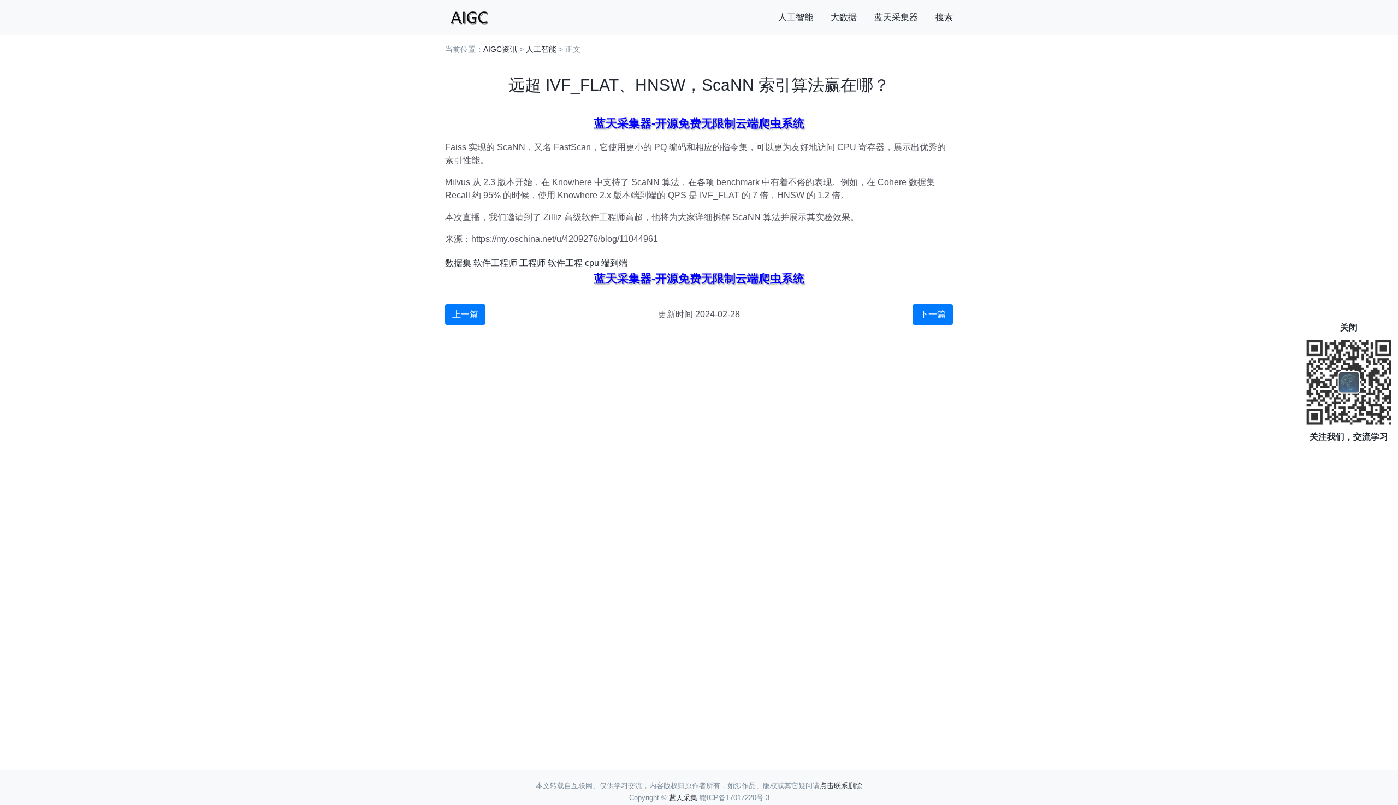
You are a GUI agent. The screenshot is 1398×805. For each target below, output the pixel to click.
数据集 (458, 263)
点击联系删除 (841, 786)
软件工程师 (495, 263)
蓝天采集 (683, 798)
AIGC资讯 (500, 49)
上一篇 (465, 314)
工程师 (532, 263)
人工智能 (795, 17)
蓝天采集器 (896, 17)
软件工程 (565, 263)
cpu (592, 263)
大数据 (844, 17)
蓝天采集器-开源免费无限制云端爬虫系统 (699, 123)
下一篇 (933, 314)
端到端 (614, 263)
